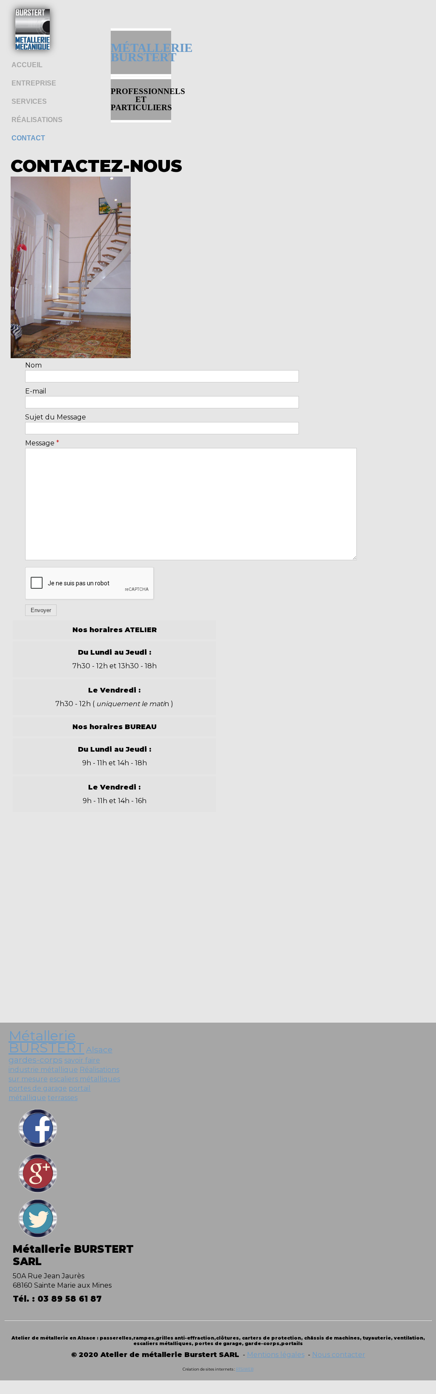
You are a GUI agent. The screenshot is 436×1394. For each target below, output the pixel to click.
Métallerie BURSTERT (46, 1041)
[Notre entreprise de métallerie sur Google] (38, 1192)
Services (29, 101)
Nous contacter (338, 1355)
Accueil (27, 64)
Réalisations (37, 119)
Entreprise (33, 83)
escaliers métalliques (84, 1079)
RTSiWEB (244, 1369)
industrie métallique (43, 1070)
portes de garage (38, 1088)
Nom (33, 365)
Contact (28, 138)
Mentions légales (275, 1355)
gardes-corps (36, 1060)
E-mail (35, 391)
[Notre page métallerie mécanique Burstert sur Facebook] (38, 1147)
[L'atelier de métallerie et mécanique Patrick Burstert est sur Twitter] (38, 1237)
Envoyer (41, 610)
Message (42, 443)
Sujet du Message (55, 417)
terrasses (62, 1098)
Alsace (99, 1049)
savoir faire (82, 1060)
